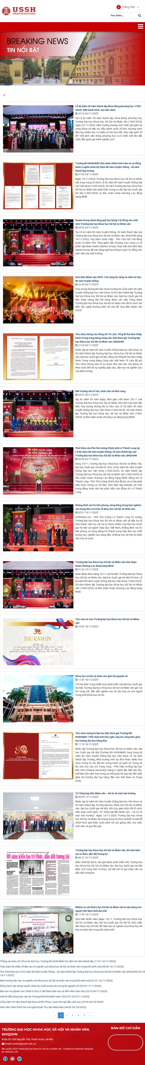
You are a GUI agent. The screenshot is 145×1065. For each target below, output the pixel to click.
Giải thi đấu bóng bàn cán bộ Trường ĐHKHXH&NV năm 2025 (33, 996)
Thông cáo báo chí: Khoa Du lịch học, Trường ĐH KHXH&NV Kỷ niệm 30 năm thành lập (47, 961)
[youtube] (12, 1058)
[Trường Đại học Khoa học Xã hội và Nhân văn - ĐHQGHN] (6, 11)
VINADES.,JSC (11, 1052)
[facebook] (5, 1058)
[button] (126, 7)
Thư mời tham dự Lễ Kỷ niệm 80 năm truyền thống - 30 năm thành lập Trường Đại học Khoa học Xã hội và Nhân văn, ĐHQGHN (68, 971)
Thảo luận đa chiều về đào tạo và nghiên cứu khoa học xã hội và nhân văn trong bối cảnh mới (50, 966)
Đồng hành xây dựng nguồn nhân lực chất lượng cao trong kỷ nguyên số (39, 985)
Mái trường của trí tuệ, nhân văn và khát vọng (100, 391)
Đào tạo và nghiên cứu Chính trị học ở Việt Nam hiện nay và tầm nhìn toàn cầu (42, 991)
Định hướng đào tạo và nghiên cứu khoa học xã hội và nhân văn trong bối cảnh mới (45, 980)
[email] (19, 1058)
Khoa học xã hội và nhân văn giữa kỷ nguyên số (101, 676)
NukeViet (79, 1049)
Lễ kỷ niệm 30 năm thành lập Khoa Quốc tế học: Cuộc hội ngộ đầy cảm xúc (40, 1001)
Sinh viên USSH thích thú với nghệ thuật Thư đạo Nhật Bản (32, 1007)
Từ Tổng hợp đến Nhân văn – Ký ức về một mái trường (105, 793)
